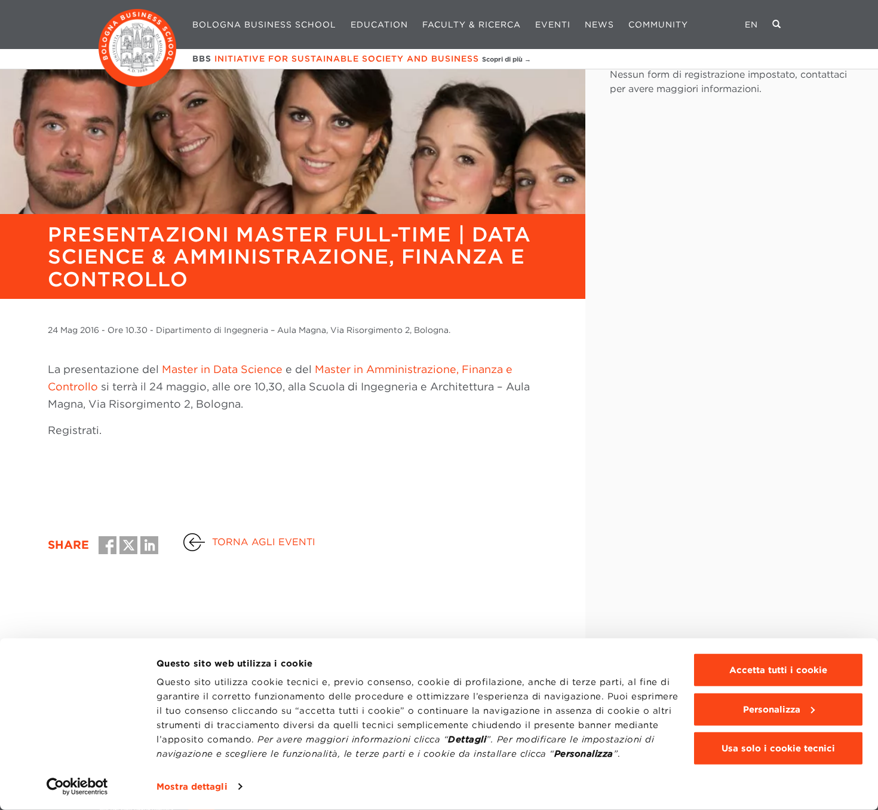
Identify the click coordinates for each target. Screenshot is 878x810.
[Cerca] (776, 24)
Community (658, 24)
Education (379, 24)
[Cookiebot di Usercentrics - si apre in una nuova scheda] (77, 787)
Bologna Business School (264, 24)
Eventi (552, 24)
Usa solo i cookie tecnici (778, 748)
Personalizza (771, 709)
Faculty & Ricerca (471, 24)
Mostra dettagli (192, 786)
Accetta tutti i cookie (778, 670)
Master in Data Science (222, 369)
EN (751, 24)
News (599, 24)
